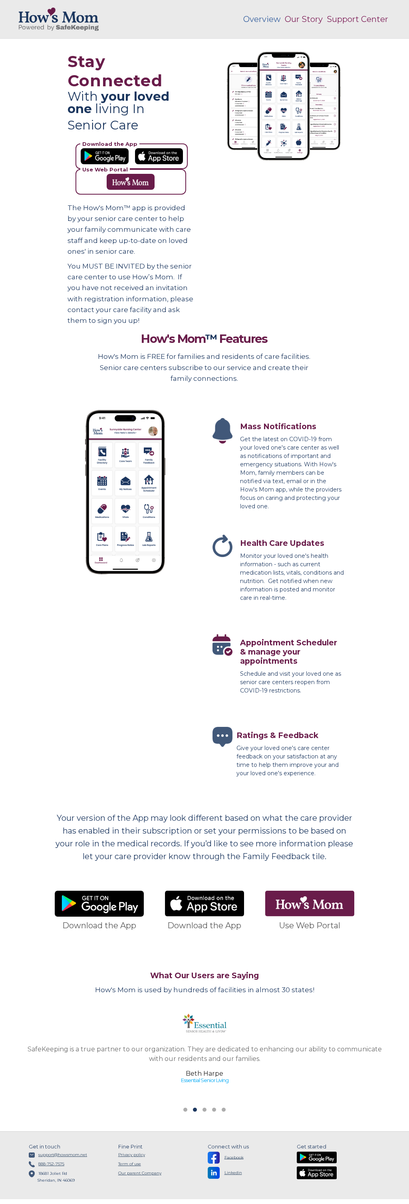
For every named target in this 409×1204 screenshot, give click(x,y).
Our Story (304, 19)
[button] (185, 1110)
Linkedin (233, 1172)
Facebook (234, 1157)
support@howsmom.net (62, 1154)
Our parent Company (139, 1173)
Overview (262, 19)
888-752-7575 (51, 1163)
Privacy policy (131, 1154)
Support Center (357, 19)
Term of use (129, 1163)
